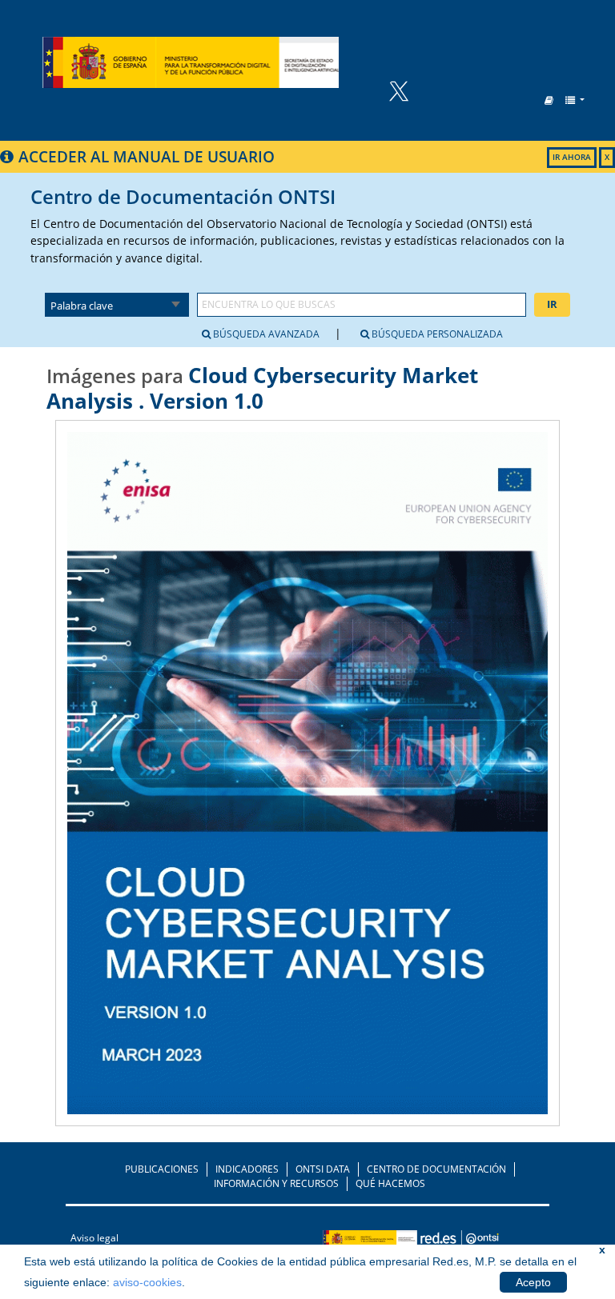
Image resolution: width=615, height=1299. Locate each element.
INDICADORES (247, 1169)
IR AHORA (572, 157)
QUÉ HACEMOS (390, 1183)
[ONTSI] (460, 1242)
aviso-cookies (147, 1282)
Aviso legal (94, 1238)
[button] (549, 100)
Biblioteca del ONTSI (191, 62)
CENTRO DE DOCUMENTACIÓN (436, 1169)
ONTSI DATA (322, 1169)
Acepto (533, 1282)
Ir (552, 304)
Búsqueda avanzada (265, 334)
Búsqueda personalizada (436, 334)
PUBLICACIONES (162, 1169)
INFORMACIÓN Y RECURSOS (276, 1183)
